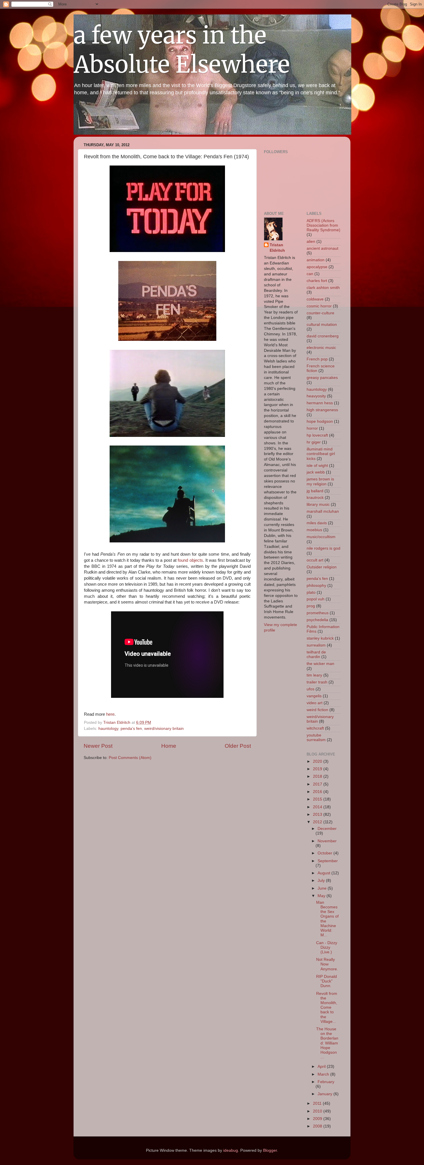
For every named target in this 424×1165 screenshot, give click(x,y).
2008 (318, 1126)
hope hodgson (320, 421)
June (323, 888)
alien (311, 241)
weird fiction (317, 710)
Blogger (270, 1150)
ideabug (230, 1150)
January (325, 1094)
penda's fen (131, 728)
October (325, 853)
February (326, 1082)
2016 (318, 792)
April (322, 1066)
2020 (318, 761)
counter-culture (320, 313)
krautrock (315, 497)
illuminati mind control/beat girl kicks (321, 454)
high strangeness (322, 410)
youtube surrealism (316, 737)
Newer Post (98, 746)
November (327, 841)
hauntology (108, 728)
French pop (317, 359)
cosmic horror (319, 306)
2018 (318, 776)
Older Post (238, 746)
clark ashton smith (323, 287)
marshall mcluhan (323, 511)
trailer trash (317, 682)
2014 (318, 807)
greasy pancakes (322, 377)
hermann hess (320, 403)
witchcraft (315, 728)
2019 (318, 769)
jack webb (316, 472)
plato (311, 592)
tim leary (314, 675)
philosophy (316, 585)
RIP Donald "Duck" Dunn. (326, 981)
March (324, 1074)
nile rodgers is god (323, 548)
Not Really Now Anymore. (327, 964)
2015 (318, 799)
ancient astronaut (322, 248)
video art (314, 703)
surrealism (316, 645)
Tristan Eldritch (277, 248)
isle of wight (317, 465)
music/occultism (321, 537)
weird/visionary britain (164, 728)
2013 (318, 814)
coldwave (315, 299)
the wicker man (320, 664)
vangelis (314, 696)
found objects (190, 560)
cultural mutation (322, 324)
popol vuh (315, 599)
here (110, 714)
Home (168, 746)
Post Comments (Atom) (130, 758)
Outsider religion (322, 567)
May (322, 896)
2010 (318, 1111)
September (328, 861)
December (327, 828)
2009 (318, 1119)
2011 (318, 1103)
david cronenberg (323, 336)
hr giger (314, 442)
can (310, 274)
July (322, 880)
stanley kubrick (320, 638)
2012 (318, 822)
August (324, 873)
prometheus (318, 613)
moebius (314, 530)
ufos (310, 689)
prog (311, 606)
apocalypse (317, 267)
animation (315, 260)
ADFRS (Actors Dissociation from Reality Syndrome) (323, 225)
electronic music (321, 347)
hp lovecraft (317, 435)
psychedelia (317, 620)
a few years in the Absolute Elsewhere (182, 50)
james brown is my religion (320, 481)
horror (312, 428)
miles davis (317, 523)
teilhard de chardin (316, 654)
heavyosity (316, 396)
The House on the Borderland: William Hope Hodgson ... (327, 1043)
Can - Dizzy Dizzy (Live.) (326, 947)
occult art (315, 560)
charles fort (317, 281)
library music (318, 504)
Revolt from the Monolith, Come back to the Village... (326, 1007)
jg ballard (315, 491)
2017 (318, 784)
